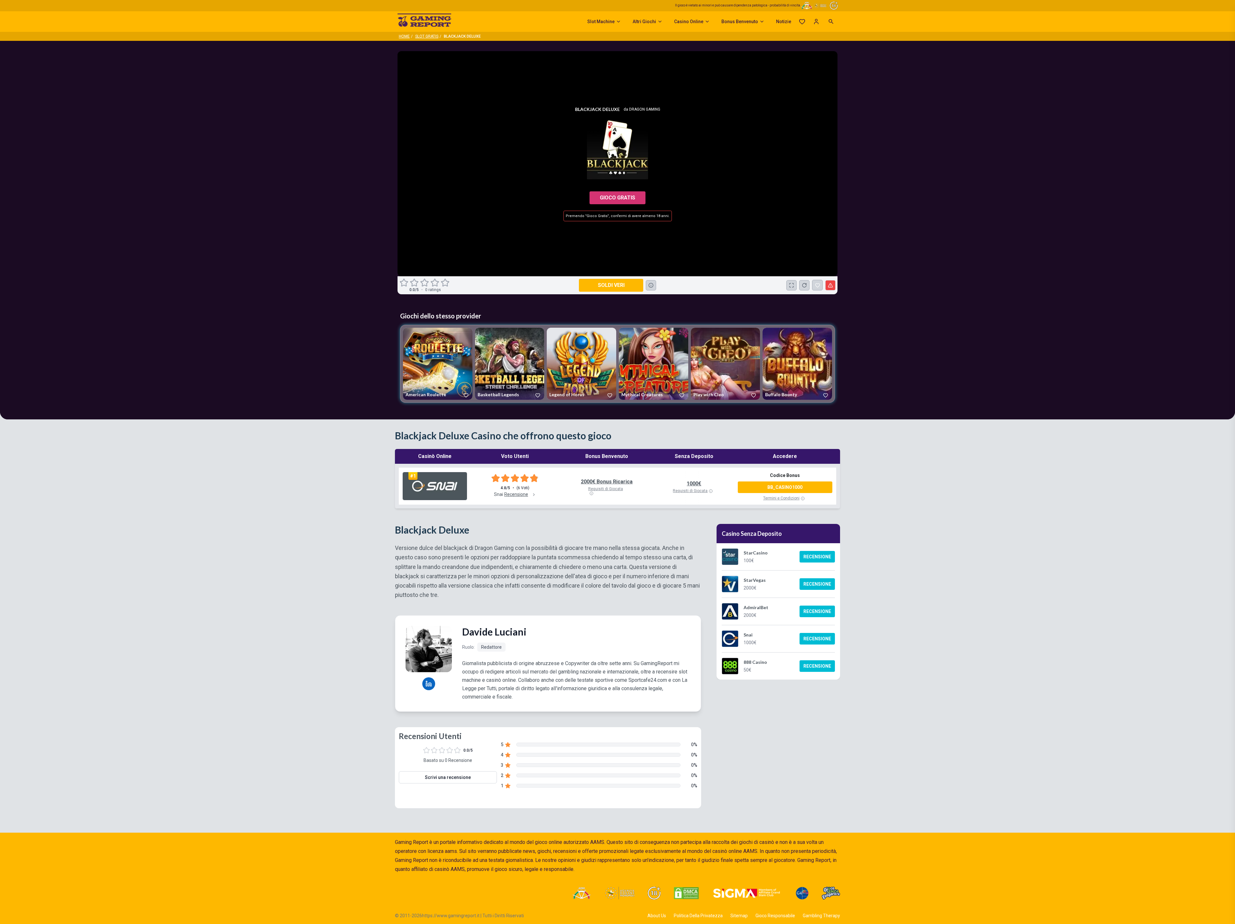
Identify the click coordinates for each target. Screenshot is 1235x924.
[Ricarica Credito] (804, 285)
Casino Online (688, 21)
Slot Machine (601, 21)
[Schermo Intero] (791, 285)
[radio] (404, 282)
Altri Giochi (644, 21)
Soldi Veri (611, 285)
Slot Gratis (426, 36)
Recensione (817, 556)
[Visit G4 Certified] (802, 893)
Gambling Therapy (821, 915)
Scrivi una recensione (448, 777)
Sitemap (739, 915)
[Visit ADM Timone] (581, 893)
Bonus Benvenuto (739, 21)
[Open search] (831, 21)
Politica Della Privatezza (698, 915)
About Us (656, 915)
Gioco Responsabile (775, 915)
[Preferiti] (802, 21)
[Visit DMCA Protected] (686, 893)
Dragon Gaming (644, 109)
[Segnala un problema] (830, 285)
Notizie (783, 21)
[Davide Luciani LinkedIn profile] (428, 683)
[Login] (816, 21)
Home (404, 36)
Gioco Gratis (617, 198)
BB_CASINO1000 (784, 487)
